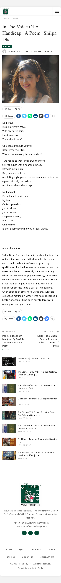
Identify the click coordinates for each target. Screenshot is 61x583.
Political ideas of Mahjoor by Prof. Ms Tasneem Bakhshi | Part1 (13, 340)
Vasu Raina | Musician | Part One (34, 358)
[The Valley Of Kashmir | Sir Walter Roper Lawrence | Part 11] (9, 389)
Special (11, 557)
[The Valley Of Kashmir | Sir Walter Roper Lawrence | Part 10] (9, 429)
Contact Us (47, 557)
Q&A (21, 549)
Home (9, 549)
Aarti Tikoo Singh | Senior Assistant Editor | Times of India (48, 340)
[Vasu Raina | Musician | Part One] (9, 362)
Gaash (7, 46)
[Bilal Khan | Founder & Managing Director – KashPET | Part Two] (9, 402)
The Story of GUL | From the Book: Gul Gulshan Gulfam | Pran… (36, 454)
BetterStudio (37, 568)
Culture (36, 549)
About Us (27, 557)
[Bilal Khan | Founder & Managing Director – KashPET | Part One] (9, 443)
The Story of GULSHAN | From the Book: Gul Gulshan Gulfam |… (36, 413)
